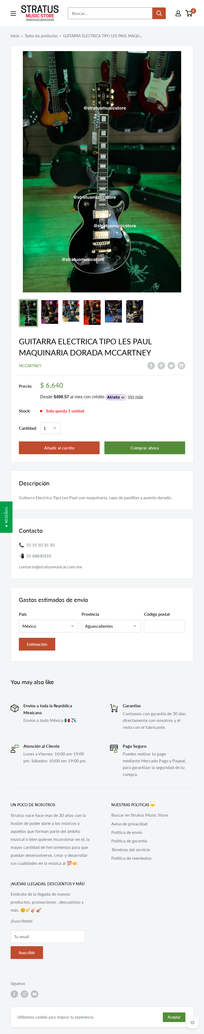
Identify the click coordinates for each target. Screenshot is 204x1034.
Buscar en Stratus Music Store (139, 814)
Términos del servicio (130, 849)
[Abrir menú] (13, 13)
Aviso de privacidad (129, 823)
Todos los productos (41, 36)
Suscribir (27, 952)
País (23, 614)
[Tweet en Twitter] (171, 365)
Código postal (157, 614)
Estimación (37, 644)
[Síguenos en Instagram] (24, 994)
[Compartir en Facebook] (151, 365)
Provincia (90, 614)
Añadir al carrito (59, 447)
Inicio (15, 36)
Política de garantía (129, 840)
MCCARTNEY (30, 365)
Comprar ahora (145, 447)
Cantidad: (28, 428)
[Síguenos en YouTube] (34, 994)
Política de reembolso (131, 858)
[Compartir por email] (181, 365)
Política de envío (126, 832)
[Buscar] (159, 13)
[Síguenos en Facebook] (14, 994)
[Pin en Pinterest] (161, 365)
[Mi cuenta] (178, 13)
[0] (189, 13)
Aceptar (174, 1017)
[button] (6, 517)
